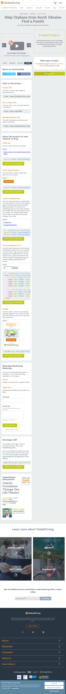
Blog (54, 8)
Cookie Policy (15, 688)
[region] (32, 687)
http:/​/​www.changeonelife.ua (9, 500)
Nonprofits (29, 8)
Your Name (5, 397)
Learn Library (8, 664)
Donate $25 (7, 222)
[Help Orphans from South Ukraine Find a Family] (11, 333)
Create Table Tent (11, 429)
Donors (5, 641)
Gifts (63, 7)
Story (5, 63)
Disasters (47, 8)
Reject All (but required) (54, 687)
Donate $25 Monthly (10, 225)
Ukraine (32, 14)
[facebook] (22, 632)
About (21, 8)
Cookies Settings (54, 691)
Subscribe (45, 598)
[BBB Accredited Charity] (34, 677)
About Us (6, 658)
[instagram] (33, 632)
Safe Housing (24, 14)
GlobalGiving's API (8, 448)
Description (6, 406)
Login (60, 3)
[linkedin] (43, 632)
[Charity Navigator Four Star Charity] (20, 677)
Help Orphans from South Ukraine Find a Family (11, 325)
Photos (20, 63)
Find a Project (49, 73)
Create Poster (10, 425)
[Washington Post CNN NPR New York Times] (33, 672)
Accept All (54, 683)
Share (28, 63)
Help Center (33, 626)
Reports (13, 63)
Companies (39, 8)
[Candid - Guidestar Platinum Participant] (26, 677)
